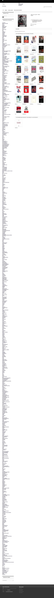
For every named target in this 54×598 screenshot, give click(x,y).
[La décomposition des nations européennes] (34, 59)
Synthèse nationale (4, 550)
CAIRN (3, 539)
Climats (3, 443)
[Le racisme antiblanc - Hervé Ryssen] (41, 69)
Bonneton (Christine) (4, 307)
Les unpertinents (4, 364)
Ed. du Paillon (4, 497)
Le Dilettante (3, 449)
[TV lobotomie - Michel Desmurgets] (34, 69)
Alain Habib (3, 496)
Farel (3, 258)
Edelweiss (3, 482)
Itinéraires (3, 211)
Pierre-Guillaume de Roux (5, 378)
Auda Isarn (3, 126)
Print (32, 25)
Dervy (3, 515)
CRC (2, 135)
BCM (3, 130)
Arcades (3, 469)
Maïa (3, 532)
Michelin (3, 246)
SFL (2, 121)
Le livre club (3, 218)
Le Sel (3, 460)
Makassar (3, 503)
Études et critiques (4, 109)
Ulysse (3, 194)
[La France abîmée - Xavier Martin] (34, 99)
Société (3, 113)
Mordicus (3, 327)
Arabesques (3, 506)
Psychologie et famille (5, 90)
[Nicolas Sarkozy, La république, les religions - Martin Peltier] (41, 39)
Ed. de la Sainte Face (5, 525)
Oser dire (3, 362)
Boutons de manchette (5, 23)
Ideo (2, 343)
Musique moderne (4, 35)
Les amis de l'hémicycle (5, 571)
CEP (2, 493)
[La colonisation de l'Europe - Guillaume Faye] (18, 49)
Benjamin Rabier (4, 69)
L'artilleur (3, 315)
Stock (3, 326)
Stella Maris (3, 192)
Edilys (3, 457)
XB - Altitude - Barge (4, 412)
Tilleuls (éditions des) (5, 540)
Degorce (3, 119)
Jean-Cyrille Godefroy (5, 379)
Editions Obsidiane (4, 227)
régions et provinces (4, 96)
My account (21, 586)
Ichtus (3, 510)
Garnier (3, 287)
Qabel (3, 404)
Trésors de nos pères (5, 535)
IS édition (3, 336)
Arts (2, 42)
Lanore (3, 368)
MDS (3, 241)
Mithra (3, 171)
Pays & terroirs (4, 177)
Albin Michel (3, 317)
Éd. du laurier (4, 266)
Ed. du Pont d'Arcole (4, 143)
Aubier (3, 447)
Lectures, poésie (4, 36)
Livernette (3, 484)
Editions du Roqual (4, 537)
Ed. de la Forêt (4, 516)
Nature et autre (4, 93)
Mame (3, 244)
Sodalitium (3, 233)
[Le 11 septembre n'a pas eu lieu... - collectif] (34, 89)
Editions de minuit (4, 288)
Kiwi (2, 373)
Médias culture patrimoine (5, 418)
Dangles (3, 354)
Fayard (3, 320)
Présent (3, 181)
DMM (3, 386)
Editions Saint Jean (4, 475)
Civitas (3, 551)
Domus (3, 402)
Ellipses (3, 148)
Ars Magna (3, 232)
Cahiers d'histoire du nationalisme (6, 558)
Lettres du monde (4, 169)
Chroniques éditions (4, 242)
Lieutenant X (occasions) (5, 70)
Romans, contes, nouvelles (5, 107)
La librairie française (4, 285)
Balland (3, 292)
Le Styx (3, 165)
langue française (4, 110)
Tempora (3, 519)
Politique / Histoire (4, 40)
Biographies (3, 108)
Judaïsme (3, 67)
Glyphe (3, 250)
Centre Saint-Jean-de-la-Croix (5, 401)
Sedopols (3, 188)
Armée (3, 52)
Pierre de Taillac (4, 243)
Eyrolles (3, 310)
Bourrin (3, 282)
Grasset (3, 322)
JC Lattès (3, 312)
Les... (31, 44)
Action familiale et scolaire (5, 122)
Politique (3, 85)
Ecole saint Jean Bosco (5, 456)
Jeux (3, 28)
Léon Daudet (3, 79)
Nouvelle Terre (4, 363)
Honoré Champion (4, 204)
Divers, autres (4, 87)
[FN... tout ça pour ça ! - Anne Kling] (18, 89)
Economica (3, 471)
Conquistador (4, 134)
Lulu (2, 450)
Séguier (3, 430)
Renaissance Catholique (5, 560)
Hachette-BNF (4, 348)
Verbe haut (3, 424)
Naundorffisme (4, 498)
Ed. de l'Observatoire (4, 445)
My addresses (21, 590)
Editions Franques (4, 147)
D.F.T (3, 228)
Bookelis (3, 334)
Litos (3, 338)
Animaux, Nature (4, 117)
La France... (16, 44)
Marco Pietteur (4, 356)
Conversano (3, 473)
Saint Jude (3, 390)
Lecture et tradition (4, 561)
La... (15, 54)
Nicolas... (39, 44)
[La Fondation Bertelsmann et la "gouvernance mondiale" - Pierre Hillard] (26, 59)
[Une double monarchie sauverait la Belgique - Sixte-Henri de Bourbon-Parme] (41, 49)
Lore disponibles (4, 198)
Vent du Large (4, 195)
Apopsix (3, 226)
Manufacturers (6, 577)
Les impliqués (4, 160)
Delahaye (3, 483)
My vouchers (21, 592)
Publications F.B (4, 223)
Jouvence (3, 369)
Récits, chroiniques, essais (5, 541)
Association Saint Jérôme (5, 451)
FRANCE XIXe (4, 57)
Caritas (3, 420)
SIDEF (3, 215)
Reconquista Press (4, 454)
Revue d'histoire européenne (5, 568)
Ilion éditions (3, 330)
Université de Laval (4, 417)
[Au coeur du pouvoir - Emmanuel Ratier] (34, 49)
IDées (3, 201)
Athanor (3, 350)
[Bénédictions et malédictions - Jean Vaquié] (26, 99)
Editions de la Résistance (5, 145)
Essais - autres (4, 111)
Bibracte (3, 524)
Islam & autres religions (5, 64)
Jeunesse (3, 33)
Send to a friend (34, 24)
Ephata (3, 347)
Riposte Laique (4, 202)
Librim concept (4, 220)
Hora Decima (3, 268)
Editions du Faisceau (4, 474)
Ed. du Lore (3, 197)
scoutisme (3, 71)
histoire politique (4, 88)
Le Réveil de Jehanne (5, 501)
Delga (3, 528)
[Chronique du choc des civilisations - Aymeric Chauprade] (18, 59)
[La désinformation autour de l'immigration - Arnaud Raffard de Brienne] (26, 49)
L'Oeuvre (3, 163)
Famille (3, 49)
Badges (3, 25)
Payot (3, 448)
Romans (3, 106)
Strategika (3, 486)
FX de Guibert (4, 321)
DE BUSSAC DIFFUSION (5, 458)
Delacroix (3, 137)
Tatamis (3, 249)
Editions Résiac (4, 229)
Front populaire (4, 570)
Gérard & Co (3, 152)
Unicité (3, 428)
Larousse (3, 323)
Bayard (3, 331)
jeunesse (3, 38)
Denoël (3, 283)
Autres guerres (4, 54)
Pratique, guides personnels (5, 94)
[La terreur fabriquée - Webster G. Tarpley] (18, 69)
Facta (3, 149)
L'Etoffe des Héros (4, 526)
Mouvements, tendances (5, 61)
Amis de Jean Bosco (4, 124)
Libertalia (3, 434)
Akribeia (3, 123)
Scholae (3, 459)
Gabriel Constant (4, 151)
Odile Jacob (3, 325)
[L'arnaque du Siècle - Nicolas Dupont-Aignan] (18, 79)
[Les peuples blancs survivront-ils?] (41, 99)
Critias (3, 487)
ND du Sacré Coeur (4, 173)
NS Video (3, 270)
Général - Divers (4, 98)
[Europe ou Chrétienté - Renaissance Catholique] (26, 39)
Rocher (3, 324)
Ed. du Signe (3, 200)
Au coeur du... (32, 54)
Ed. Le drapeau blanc (5, 405)
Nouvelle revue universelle (5, 553)
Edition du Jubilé (4, 262)
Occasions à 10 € (4, 82)
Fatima (3, 41)
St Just (3, 191)
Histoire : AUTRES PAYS (5, 62)
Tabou (3, 556)
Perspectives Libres (4, 346)
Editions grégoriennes (5, 252)
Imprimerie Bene (4, 155)
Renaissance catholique (5, 391)
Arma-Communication (5, 125)
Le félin (3, 433)
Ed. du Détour (4, 302)
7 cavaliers (3, 407)
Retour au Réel (4, 488)
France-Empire (4, 398)
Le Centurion (3, 393)
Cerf (2, 309)
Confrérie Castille (4, 463)
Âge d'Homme (4, 158)
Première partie (4, 403)
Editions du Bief (4, 297)
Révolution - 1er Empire (5, 59)
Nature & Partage (4, 365)
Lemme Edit (3, 254)
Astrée (3, 480)
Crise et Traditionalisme (5, 103)
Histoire (3, 55)
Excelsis (3, 276)
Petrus (3, 273)
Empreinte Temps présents (5, 395)
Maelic (3, 477)
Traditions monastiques (5, 257)
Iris (2, 156)
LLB (2, 205)
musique (3, 81)
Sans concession (4, 499)
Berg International (4, 281)
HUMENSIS (3, 352)
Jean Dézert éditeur (4, 495)
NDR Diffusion (4, 538)
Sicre (3, 189)
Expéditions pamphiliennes (5, 505)
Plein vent (3, 341)
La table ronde (4, 284)
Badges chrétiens (4, 26)
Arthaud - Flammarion (5, 438)
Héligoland (3, 219)
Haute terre (3, 206)
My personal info (21, 591)
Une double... (39, 54)
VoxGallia (3, 476)
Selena (3, 239)
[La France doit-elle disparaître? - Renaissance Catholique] (18, 39)
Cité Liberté (3, 522)
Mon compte (20, 5)
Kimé (3, 240)
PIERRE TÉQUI (4, 278)
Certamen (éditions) (4, 408)
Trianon (3, 492)
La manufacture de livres (5, 289)
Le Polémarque (4, 425)
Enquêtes (3, 48)
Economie (3, 543)
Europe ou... (24, 44)
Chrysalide (3, 502)
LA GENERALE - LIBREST (5, 349)
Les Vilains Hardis (4, 168)
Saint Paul (3, 269)
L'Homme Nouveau (4, 259)
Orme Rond (3, 174)
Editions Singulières (4, 216)
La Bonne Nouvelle (4, 394)
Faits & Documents (4, 548)
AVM (3, 255)
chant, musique (4, 46)
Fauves (3, 161)
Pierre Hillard (3, 179)
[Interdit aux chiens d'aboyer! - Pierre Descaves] (26, 89)
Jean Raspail (3, 77)
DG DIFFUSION (4, 353)
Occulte (3, 84)
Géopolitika (3, 485)
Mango (3, 247)
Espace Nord (3, 217)
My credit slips (21, 589)
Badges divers (4, 27)
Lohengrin (3, 479)
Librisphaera (3, 511)
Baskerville (3, 129)
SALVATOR (3, 383)
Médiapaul (3, 286)
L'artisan (3, 339)
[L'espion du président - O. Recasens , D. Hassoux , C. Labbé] (26, 109)
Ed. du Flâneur (4, 509)
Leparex (3, 166)
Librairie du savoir (4, 500)
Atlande (3, 375)
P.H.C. (3, 176)
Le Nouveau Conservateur (5, 569)
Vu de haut (3, 557)
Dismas (3, 139)
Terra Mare (3, 256)
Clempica (3, 208)
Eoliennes (3, 381)
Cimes (3, 470)
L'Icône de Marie (4, 392)
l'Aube (3, 435)
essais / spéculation (4, 104)
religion (3, 39)
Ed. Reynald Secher (4, 263)
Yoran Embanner (4, 380)
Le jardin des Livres (4, 367)
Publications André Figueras (5, 182)
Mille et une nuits (4, 340)
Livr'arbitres (3, 529)
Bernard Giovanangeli (5, 344)
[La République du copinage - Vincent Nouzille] (18, 109)
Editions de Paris (4, 279)
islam (3, 65)
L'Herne (3, 444)
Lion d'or (3, 467)
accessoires (3, 22)
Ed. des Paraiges (4, 142)
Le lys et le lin (4, 531)
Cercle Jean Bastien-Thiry (5, 132)
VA (2, 296)
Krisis (3, 565)
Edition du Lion (4, 207)
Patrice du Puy (4, 489)
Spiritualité (3, 97)
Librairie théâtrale (4, 518)
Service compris (4, 521)
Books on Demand (4, 294)
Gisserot (3, 253)
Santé (3, 92)
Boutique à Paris (21, 4)
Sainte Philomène (4, 409)
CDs (2, 30)
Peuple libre (3, 271)
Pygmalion (3, 441)
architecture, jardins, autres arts (6, 44)
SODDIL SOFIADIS (4, 360)
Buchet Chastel (4, 301)
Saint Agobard (4, 234)
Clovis (3, 382)
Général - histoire (4, 56)
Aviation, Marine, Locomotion (5, 116)
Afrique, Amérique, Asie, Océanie (6, 114)
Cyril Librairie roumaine (5, 530)
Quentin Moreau (4, 396)
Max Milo (3, 372)
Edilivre (3, 534)
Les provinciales (4, 388)
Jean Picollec (4, 370)
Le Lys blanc (3, 415)
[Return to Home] (3, 10)
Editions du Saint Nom (5, 146)
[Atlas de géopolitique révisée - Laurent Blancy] (41, 59)
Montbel (3, 308)
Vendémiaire (3, 432)
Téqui (3, 260)
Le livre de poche (4, 314)
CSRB (3, 414)
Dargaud (3, 245)
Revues (3, 185)
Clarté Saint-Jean (4, 133)
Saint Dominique (4, 419)
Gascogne (3, 429)
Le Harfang (3, 563)
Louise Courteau (4, 359)
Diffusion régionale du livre (5, 421)
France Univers (4, 203)
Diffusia (3, 389)
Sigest (3, 351)
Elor (2, 462)
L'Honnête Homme (4, 411)
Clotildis (3, 416)
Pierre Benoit (3, 80)
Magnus (3, 295)
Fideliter (3, 150)
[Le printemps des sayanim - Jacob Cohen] (26, 79)
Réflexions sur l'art (4, 45)
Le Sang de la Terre (4, 164)
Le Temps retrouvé (4, 422)
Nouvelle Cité (4, 337)
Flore (3, 490)
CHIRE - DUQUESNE (5, 461)
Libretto (3, 304)
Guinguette (3, 32)
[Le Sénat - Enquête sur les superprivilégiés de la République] (26, 69)
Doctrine (3, 100)
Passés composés (4, 376)
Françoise (3, 567)
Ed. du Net (3, 514)
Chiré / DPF (3, 464)
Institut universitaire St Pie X (5, 466)
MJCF (3, 172)
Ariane (3, 357)
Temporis (3, 299)
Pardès (3, 453)
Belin (3, 377)
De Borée (3, 291)
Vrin (2, 224)
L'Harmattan (3, 159)
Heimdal (3, 120)
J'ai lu (3, 440)
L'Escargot (3, 406)
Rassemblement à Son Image (6, 385)
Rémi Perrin (3, 184)
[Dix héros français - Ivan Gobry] (18, 123)
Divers (3, 74)
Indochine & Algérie (4, 53)
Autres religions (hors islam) (5, 66)
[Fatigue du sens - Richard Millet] (34, 79)
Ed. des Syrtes (4, 431)
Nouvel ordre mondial (4, 542)
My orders (20, 588)
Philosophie (3, 544)
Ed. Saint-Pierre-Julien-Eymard (6, 230)
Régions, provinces (4, 95)
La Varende (3, 78)
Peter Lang (3, 178)
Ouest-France (4, 175)
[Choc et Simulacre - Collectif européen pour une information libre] (18, 99)
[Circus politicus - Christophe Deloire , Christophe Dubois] (41, 89)
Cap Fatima (3, 513)
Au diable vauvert (4, 298)
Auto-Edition (3, 127)
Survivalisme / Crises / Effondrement (6, 91)
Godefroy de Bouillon (4, 153)
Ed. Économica (4, 231)
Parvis (3, 508)
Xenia (3, 236)
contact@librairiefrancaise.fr (9, 591)
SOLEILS (3, 427)
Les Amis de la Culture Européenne (6, 512)
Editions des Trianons (5, 221)
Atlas (3, 210)
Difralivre (3, 138)
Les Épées (3, 564)
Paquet (3, 335)
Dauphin (3, 437)
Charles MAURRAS (4, 75)
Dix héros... (16, 127)
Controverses (4, 101)
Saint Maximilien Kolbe (5, 187)
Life (2, 272)
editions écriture (4, 213)
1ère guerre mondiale (4, 51)
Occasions (3, 554)
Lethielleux (3, 333)
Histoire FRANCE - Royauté (5, 58)
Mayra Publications (4, 472)
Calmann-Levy (4, 328)
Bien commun (4, 399)
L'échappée (3, 237)
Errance (3, 446)
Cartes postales (4, 29)
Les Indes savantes (4, 300)
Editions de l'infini (4, 214)
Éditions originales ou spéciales (6, 83)
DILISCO (3, 366)
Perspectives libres (4, 555)
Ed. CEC (3, 527)
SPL (2, 190)
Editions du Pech (4, 265)
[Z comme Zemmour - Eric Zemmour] (41, 79)
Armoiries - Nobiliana (4, 545)
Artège (3, 318)
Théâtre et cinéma (4, 43)
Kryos (3, 305)
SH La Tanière (4, 275)
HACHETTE (3, 311)
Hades (3, 313)
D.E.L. (3, 136)
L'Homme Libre (4, 162)
